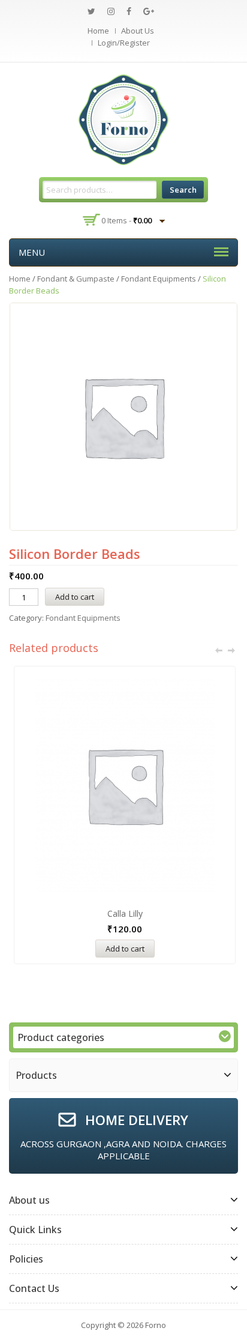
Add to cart (74, 596)
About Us (137, 30)
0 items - (126, 220)
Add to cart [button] (125, 948)
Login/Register (124, 42)
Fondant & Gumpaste (76, 278)
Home (98, 30)
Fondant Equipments (158, 278)
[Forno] (123, 118)
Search (183, 189)
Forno (155, 1325)
